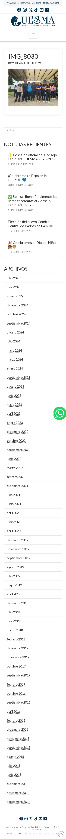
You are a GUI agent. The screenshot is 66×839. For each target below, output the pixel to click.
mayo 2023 (14, 404)
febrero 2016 (16, 720)
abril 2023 (13, 413)
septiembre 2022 (18, 450)
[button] (33, 34)
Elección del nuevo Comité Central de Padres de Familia (30, 224)
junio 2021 (14, 504)
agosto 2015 (15, 757)
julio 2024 (13, 341)
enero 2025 (15, 296)
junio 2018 (14, 621)
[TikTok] (36, 10)
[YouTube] (41, 10)
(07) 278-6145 (53, 3)
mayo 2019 (14, 585)
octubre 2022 (16, 440)
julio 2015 (13, 765)
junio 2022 (14, 459)
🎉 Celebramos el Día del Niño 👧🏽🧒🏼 (32, 245)
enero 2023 (15, 423)
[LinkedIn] (47, 10)
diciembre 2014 (17, 784)
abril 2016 (13, 711)
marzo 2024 (15, 359)
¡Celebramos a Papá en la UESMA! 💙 (27, 178)
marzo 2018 (15, 630)
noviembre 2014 (18, 793)
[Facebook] (19, 10)
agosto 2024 (15, 332)
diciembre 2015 (17, 729)
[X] (31, 10)
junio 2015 (14, 774)
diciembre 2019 (17, 540)
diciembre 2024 (17, 305)
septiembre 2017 (18, 675)
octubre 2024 (16, 314)
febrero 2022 (16, 477)
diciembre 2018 (17, 603)
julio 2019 (13, 576)
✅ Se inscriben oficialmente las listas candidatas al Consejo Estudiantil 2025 (32, 201)
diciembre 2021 (17, 486)
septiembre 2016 (18, 702)
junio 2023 (14, 395)
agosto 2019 (15, 567)
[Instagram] (25, 10)
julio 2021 (13, 495)
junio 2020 (14, 522)
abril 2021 (13, 513)
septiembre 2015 (18, 747)
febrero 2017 (16, 684)
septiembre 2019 (18, 558)
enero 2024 (15, 368)
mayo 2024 (14, 350)
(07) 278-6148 (33, 829)
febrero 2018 (16, 639)
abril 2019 (13, 594)
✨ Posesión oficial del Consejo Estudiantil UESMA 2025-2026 (32, 157)
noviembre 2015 (18, 738)
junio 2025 (14, 287)
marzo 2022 (15, 468)
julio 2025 (13, 278)
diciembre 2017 (17, 648)
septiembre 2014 (18, 802)
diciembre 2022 (17, 431)
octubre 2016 (16, 693)
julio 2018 (13, 612)
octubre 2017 (16, 666)
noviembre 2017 (18, 657)
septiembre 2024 (18, 323)
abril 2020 (13, 531)
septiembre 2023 (18, 377)
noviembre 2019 (18, 549)
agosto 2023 (15, 386)
